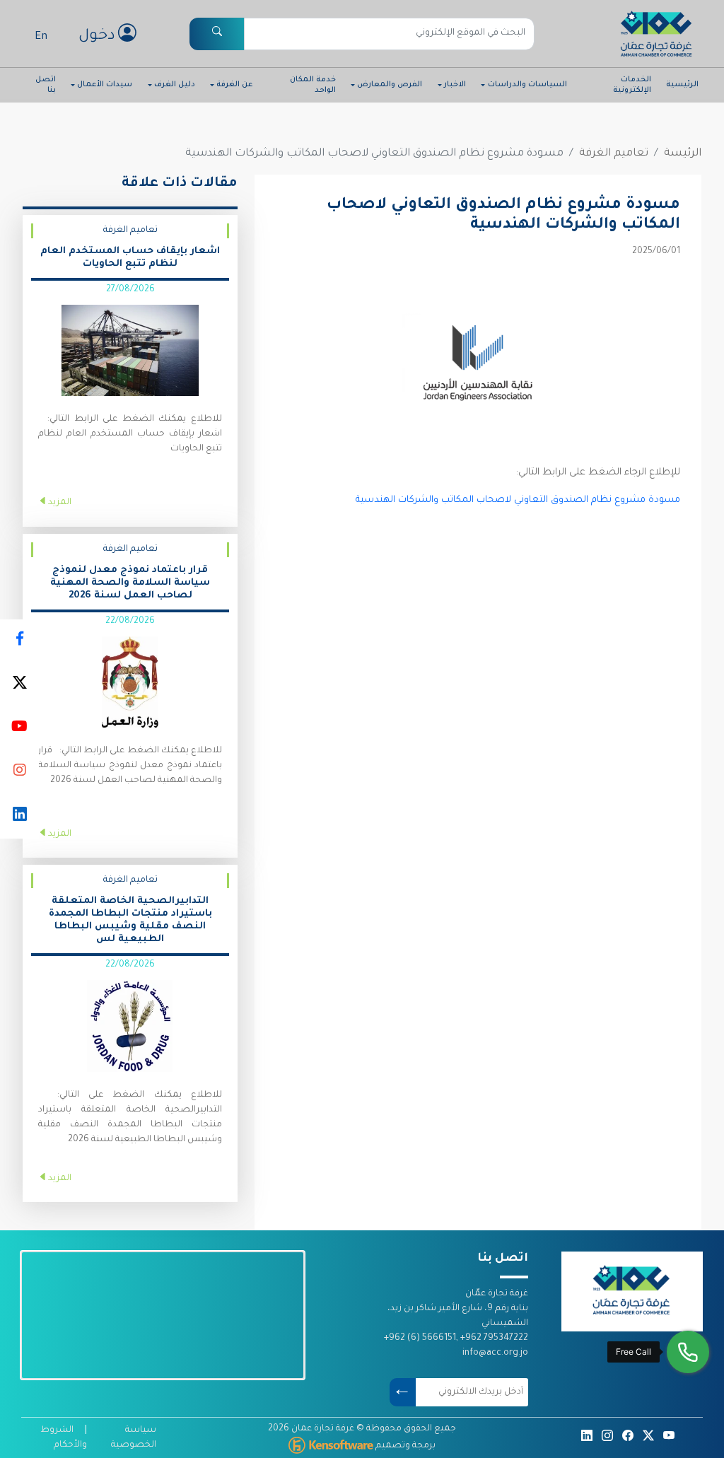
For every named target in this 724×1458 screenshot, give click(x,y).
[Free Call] (688, 1352)
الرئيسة (682, 154)
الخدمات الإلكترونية (632, 85)
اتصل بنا (45, 85)
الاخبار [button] (455, 85)
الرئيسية (682, 85)
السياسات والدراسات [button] (527, 85)
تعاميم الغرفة (613, 154)
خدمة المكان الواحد (313, 85)
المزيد (59, 503)
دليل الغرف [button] (174, 85)
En (41, 37)
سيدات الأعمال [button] (104, 85)
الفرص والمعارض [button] (389, 85)
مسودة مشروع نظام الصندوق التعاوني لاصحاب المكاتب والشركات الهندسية (512, 500)
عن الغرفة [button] (234, 85)
